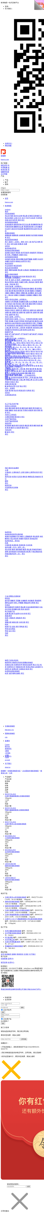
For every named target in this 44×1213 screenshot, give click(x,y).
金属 (6, 613)
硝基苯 (30, 410)
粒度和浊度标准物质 (12, 671)
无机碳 (9, 304)
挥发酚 (11, 321)
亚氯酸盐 (22, 295)
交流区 (7, 753)
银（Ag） (23, 341)
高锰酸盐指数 (24, 301)
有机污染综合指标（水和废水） (16, 299)
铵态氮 (16, 306)
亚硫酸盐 (29, 295)
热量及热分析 (20, 667)
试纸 (13, 626)
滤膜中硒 (39, 310)
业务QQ (11, 958)
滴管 (17, 626)
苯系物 (21, 321)
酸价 (12, 218)
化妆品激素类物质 (32, 607)
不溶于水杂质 (30, 218)
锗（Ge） (31, 347)
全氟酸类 (24, 600)
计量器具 (12, 618)
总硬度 (36, 282)
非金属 (16, 613)
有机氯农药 (11, 325)
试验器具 (19, 618)
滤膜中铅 (26, 310)
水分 (19, 218)
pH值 (16, 218)
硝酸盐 (18, 293)
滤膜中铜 (36, 312)
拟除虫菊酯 (20, 259)
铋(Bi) (28, 343)
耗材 (6, 624)
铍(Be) (23, 343)
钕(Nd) (38, 351)
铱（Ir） (22, 349)
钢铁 (6, 376)
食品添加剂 (9, 263)
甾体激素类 (9, 224)
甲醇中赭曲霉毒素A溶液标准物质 (17, 810)
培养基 (28, 390)
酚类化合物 (39, 321)
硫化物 (21, 288)
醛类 (17, 408)
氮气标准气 (16, 334)
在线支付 (8, 143)
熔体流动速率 (27, 665)
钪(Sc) (20, 356)
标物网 (3, 771)
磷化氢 (35, 371)
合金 (6, 372)
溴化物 (27, 291)
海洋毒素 (34, 235)
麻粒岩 (25, 477)
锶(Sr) (40, 356)
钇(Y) (11, 360)
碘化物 (21, 291)
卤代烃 (20, 410)
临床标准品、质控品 (12, 541)
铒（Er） (36, 345)
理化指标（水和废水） (13, 278)
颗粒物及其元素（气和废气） (15, 308)
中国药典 (8, 545)
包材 (6, 633)
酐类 (34, 408)
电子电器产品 (10, 611)
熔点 (34, 665)
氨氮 (30, 304)
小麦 (30, 242)
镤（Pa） (23, 364)
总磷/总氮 (22, 306)
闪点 (38, 665)
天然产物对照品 (10, 419)
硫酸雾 (30, 371)
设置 (28, 1186)
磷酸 (30, 373)
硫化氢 (16, 371)
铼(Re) (38, 354)
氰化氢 (39, 369)
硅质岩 (14, 477)
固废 (6, 334)
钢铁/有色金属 (10, 340)
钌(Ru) (10, 356)
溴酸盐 (7, 293)
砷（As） (38, 341)
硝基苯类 (28, 323)
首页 (2, 954)
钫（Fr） (40, 362)
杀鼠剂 (12, 253)
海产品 (34, 242)
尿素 (40, 295)
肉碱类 (21, 538)
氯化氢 (25, 371)
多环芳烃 (15, 327)
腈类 (35, 410)
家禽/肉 (20, 244)
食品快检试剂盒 (10, 248)
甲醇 (40, 377)
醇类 (17, 425)
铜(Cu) (25, 345)
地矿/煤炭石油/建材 (12, 468)
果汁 (6, 242)
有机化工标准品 (10, 406)
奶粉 (22, 242)
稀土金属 (8, 363)
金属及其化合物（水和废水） (15, 338)
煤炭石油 (8, 485)
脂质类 (26, 538)
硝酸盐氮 (24, 293)
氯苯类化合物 (10, 323)
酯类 (38, 408)
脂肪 (12, 216)
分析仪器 (22, 622)
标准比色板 (30, 667)
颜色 (41, 282)
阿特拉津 (27, 325)
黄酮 (10, 270)
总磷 (23, 304)
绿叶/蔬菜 (14, 244)
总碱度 (21, 282)
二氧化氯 (12, 284)
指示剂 (16, 390)
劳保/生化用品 (10, 629)
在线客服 (4, 194)
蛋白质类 (8, 549)
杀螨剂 (7, 261)
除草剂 (12, 261)
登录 (7, 6)
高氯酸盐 (38, 291)
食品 (6, 211)
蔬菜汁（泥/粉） (14, 242)
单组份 (7, 310)
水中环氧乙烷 (10, 939)
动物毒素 (22, 235)
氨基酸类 (13, 536)
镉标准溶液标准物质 (12, 866)
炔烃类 (18, 428)
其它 (23, 220)
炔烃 (15, 410)
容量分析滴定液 (10, 384)
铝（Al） (31, 341)
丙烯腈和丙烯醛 (37, 325)
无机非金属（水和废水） (14, 286)
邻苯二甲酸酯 (18, 603)
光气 (8, 373)
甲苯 (26, 377)
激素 (17, 549)
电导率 (14, 220)
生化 (10, 631)
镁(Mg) (12, 351)
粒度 (10, 220)
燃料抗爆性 (16, 673)
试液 (6, 390)
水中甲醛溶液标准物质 (13, 933)
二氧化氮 (22, 369)
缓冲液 (11, 390)
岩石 (6, 474)
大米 (26, 242)
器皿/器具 (8, 616)
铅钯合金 (15, 374)
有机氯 (12, 259)
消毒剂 (21, 255)
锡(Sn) (35, 356)
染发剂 (27, 609)
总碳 (14, 304)
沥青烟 (13, 373)
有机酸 (7, 330)
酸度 (38, 216)
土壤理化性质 (34, 472)
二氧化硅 (10, 295)
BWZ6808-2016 (10, 836)
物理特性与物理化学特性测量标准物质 (19, 662)
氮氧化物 (15, 369)
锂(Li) (39, 349)
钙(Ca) (33, 343)
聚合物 (11, 613)
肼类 (39, 410)
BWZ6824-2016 (10, 850)
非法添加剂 (9, 266)
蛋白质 (7, 216)
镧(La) (34, 349)
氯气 (20, 371)
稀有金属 (8, 346)
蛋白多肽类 (14, 538)
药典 (6, 543)
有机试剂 (8, 423)
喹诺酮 (14, 609)
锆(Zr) (26, 360)
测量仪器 (8, 622)
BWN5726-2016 (10, 794)
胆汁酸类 (20, 536)
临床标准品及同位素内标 (14, 534)
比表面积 (37, 667)
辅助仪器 (15, 622)
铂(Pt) (28, 354)
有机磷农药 (20, 325)
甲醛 (6, 321)
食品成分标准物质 (11, 268)
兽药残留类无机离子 (24, 551)
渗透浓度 (15, 669)
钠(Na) (28, 351)
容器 (6, 618)
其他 (22, 609)
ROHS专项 (23, 613)
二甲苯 (30, 377)
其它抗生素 (26, 224)
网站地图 (8, 145)
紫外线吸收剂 (10, 607)
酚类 (27, 408)
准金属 (7, 368)
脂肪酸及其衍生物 (36, 270)
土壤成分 (8, 472)
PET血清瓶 (9, 937)
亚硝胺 (7, 253)
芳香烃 (25, 410)
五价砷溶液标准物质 (12, 852)
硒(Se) (25, 356)
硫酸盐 (31, 288)
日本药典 (29, 545)
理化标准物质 (10, 213)
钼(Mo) (22, 351)
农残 (18, 609)
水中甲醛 (4, 174)
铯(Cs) (20, 345)
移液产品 (8, 626)
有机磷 (7, 259)
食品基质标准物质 (11, 240)
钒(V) (40, 358)
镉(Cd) (38, 343)
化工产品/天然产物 (11, 404)
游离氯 (39, 288)
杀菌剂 (35, 259)
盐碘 (25, 244)
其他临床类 (33, 538)
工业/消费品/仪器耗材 (12, 596)
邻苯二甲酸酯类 (12, 255)
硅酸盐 (16, 295)
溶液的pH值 (9, 665)
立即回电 (23, 1039)
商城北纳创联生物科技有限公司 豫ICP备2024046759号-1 (21, 989)
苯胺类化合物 (20, 323)
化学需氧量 (14, 301)
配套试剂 (29, 276)
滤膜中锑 (15, 312)
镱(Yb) (16, 360)
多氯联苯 (32, 253)
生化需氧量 (33, 301)
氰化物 (26, 288)
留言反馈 (4, 962)
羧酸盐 (11, 410)
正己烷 (35, 380)
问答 (7, 755)
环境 (6, 275)
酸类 (13, 425)
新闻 (7, 751)
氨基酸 (14, 270)
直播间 (13, 954)
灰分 (23, 218)
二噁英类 (22, 327)
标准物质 (8, 954)
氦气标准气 (33, 334)
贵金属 (7, 359)
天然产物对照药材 (11, 421)
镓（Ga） (16, 347)
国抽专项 (8, 276)
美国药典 (22, 545)
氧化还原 (12, 386)
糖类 (6, 270)
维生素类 (36, 536)
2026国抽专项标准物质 (30, 771)
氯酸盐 (32, 291)
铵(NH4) (31, 360)
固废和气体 (9, 332)
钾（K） (13, 343)
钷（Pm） (15, 364)
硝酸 (26, 373)
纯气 (10, 334)
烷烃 (6, 408)
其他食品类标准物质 (12, 250)
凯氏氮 (18, 304)
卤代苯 (7, 600)
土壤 (6, 470)
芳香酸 (18, 600)
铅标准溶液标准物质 (12, 880)
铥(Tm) (30, 358)
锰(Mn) (17, 351)
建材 (6, 481)
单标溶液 (8, 288)
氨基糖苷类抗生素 (30, 229)
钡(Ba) (19, 343)
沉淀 (17, 386)
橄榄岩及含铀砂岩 (34, 477)
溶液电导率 (18, 665)
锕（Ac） (30, 364)
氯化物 (11, 291)
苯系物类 (8, 425)
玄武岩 (19, 477)
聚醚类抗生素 (18, 227)
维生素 (25, 216)
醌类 (14, 408)
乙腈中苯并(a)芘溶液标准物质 (15, 824)
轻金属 (7, 350)
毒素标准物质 (10, 233)
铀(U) (36, 358)
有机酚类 (31, 600)
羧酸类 (12, 600)
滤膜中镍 (12, 314)
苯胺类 (18, 253)
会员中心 (11, 962)
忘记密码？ (5, 1021)
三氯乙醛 (8, 327)
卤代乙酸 (38, 293)
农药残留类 (13, 551)
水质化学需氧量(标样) (13, 942)
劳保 (6, 631)
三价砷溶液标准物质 (12, 838)
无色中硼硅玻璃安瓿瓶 (13, 931)
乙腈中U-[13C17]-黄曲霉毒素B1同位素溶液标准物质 (23, 919)
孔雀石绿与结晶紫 (16, 229)
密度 (19, 220)
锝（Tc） (12, 362)
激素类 (7, 536)
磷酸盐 (12, 293)
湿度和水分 (11, 667)
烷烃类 (21, 425)
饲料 (39, 242)
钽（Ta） (19, 362)
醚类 (30, 408)
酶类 (21, 549)
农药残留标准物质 (11, 257)
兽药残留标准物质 (11, 222)
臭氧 (27, 369)
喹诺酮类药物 (36, 224)
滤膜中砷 (32, 310)
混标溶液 (15, 288)
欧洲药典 (15, 545)
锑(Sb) (15, 356)
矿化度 (34, 280)
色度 (6, 280)
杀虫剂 (40, 259)
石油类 (16, 321)
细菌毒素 (15, 235)
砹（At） (33, 362)
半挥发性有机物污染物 (34, 319)
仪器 (6, 620)
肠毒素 (28, 235)
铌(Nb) (33, 351)
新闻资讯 (8, 749)
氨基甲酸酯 (28, 259)
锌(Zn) (21, 360)
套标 (23, 276)
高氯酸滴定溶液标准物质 (14, 946)
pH (15, 280)
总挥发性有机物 (16, 377)
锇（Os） (28, 349)
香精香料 (38, 600)
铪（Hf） (38, 347)
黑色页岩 (8, 477)
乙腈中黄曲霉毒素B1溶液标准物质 (17, 796)
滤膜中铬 (8, 312)
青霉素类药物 (29, 227)
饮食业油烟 (20, 373)
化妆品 (7, 605)
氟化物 (16, 291)
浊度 (12, 280)
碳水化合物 (18, 216)
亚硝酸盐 (31, 293)
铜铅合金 (8, 374)
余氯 (6, 284)
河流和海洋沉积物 (11, 487)
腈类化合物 (27, 330)
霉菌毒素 (8, 235)
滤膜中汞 (19, 310)
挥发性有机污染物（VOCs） (15, 319)
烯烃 (10, 408)
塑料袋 (21, 626)
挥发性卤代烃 (29, 321)
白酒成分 (26, 270)
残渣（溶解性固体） (24, 280)
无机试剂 (8, 430)
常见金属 (8, 342)
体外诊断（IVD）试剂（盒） (15, 547)
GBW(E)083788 (10, 864)
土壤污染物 (24, 472)
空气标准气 (25, 334)
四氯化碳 (15, 380)
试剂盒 (7, 246)
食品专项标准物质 (11, 274)
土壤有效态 (16, 472)
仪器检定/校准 (24, 669)
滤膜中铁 (29, 312)
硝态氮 (11, 306)
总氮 (26, 304)
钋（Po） (26, 362)
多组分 (12, 310)
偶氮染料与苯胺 (29, 603)
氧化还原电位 (10, 282)
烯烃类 (27, 425)
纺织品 (7, 598)
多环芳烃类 (25, 253)
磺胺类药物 (18, 224)
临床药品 (8, 532)
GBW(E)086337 (10, 878)
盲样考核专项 (17, 276)
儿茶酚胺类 (28, 536)
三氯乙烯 (22, 380)
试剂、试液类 (10, 388)
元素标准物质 (10, 417)
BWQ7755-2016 (10, 822)
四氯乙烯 (29, 380)
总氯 (6, 291)
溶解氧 (7, 301)
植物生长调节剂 (21, 261)
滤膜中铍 (22, 312)
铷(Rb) (32, 354)
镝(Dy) (30, 345)
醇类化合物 (18, 330)
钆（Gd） (23, 347)
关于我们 (32, 954)
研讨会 (7, 746)
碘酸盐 (35, 295)
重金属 (7, 355)
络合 (21, 386)
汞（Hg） (38, 360)
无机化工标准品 (10, 415)
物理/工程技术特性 (11, 660)
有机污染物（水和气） (13, 317)
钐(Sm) (30, 356)
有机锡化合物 (38, 327)
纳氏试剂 (4, 165)
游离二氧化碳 (29, 282)
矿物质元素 (32, 216)
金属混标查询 (6, 192)
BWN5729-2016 (10, 808)
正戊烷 (40, 380)
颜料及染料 (9, 603)
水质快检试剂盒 (10, 395)
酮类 (23, 408)
